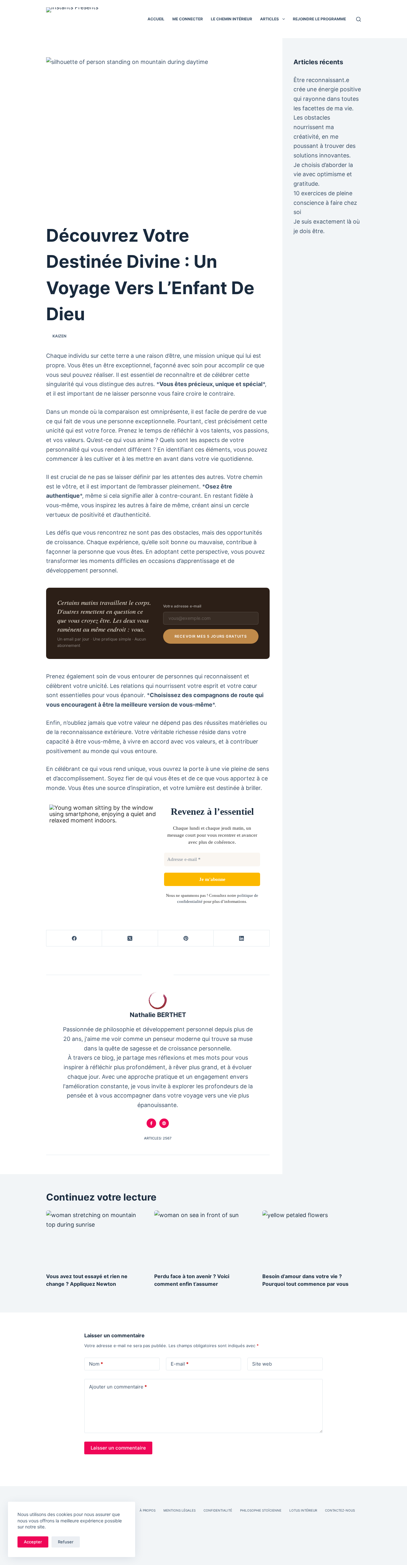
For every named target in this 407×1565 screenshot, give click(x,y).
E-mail (180, 1364)
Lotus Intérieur (303, 1510)
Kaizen (59, 336)
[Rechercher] (358, 19)
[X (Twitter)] (130, 938)
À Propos (147, 1510)
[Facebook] (74, 938)
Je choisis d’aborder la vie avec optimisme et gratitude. (323, 174)
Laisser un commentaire (118, 1448)
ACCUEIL (156, 19)
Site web (262, 1364)
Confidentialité (218, 1510)
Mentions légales (179, 1510)
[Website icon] (164, 1123)
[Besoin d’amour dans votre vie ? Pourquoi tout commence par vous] (311, 1238)
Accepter (33, 1541)
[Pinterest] (186, 938)
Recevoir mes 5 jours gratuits (211, 636)
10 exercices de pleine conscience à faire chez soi (325, 202)
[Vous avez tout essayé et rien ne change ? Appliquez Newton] (95, 1238)
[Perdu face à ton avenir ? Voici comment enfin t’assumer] (203, 1238)
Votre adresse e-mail (182, 606)
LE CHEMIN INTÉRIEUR (231, 19)
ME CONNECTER (187, 19)
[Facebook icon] (151, 1123)
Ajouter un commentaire (118, 1387)
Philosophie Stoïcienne (260, 1510)
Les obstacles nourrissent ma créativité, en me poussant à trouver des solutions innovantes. (324, 136)
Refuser (65, 1541)
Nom (96, 1364)
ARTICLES (269, 19)
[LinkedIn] (241, 938)
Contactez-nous (340, 1510)
